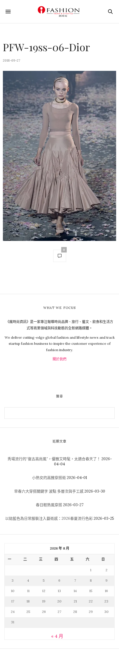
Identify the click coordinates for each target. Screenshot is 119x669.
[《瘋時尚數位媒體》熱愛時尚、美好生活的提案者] (59, 11)
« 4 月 (57, 636)
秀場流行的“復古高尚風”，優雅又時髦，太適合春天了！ (54, 458)
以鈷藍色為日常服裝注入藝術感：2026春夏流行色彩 (49, 518)
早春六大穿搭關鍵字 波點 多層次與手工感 (48, 491)
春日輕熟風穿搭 (49, 504)
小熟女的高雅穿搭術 (49, 477)
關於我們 (59, 359)
